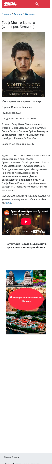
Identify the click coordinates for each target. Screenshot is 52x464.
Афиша (18, 14)
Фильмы (30, 14)
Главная (6, 14)
